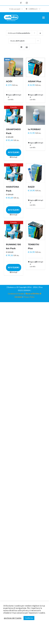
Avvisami (13, 152)
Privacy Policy (29, 297)
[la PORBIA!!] (35, 115)
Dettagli (18, 95)
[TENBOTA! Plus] (35, 230)
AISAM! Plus (34, 81)
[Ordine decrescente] (40, 33)
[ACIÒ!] (13, 67)
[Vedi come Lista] (26, 47)
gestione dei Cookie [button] (13, 618)
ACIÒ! (9, 81)
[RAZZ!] (35, 172)
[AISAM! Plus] (35, 67)
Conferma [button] (29, 618)
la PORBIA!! (34, 129)
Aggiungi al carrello (10, 97)
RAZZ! (31, 187)
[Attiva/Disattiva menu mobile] (43, 17)
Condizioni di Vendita (16, 294)
